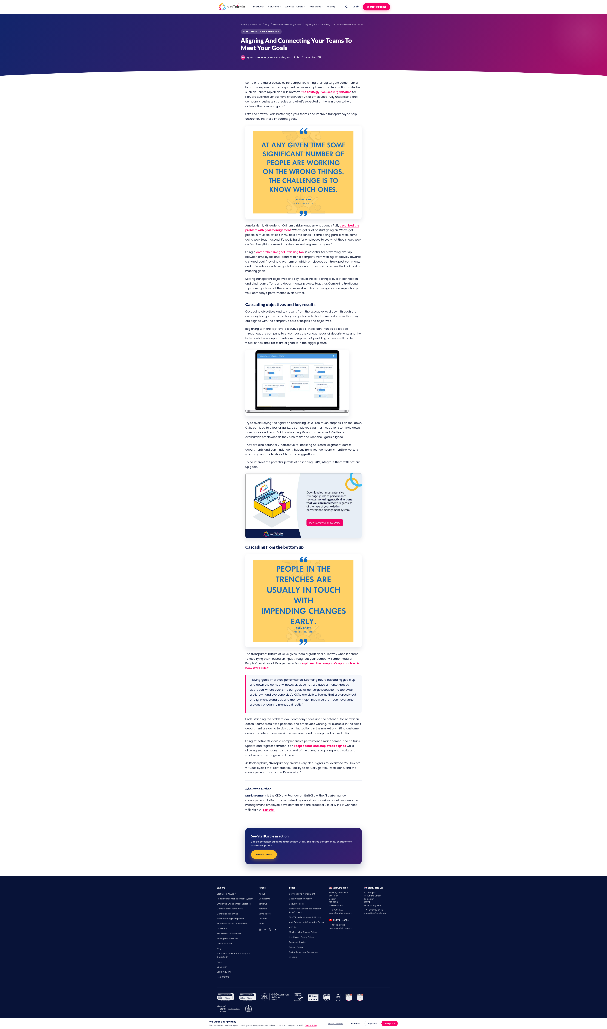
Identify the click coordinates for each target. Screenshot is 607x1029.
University (222, 966)
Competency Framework (230, 908)
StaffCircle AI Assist (226, 893)
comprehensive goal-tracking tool (280, 252)
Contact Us (264, 898)
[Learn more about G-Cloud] (275, 997)
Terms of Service (297, 942)
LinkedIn (269, 810)
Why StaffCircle (295, 6)
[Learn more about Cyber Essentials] (298, 997)
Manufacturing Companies (230, 918)
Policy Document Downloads (304, 952)
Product (258, 6)
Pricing (331, 6)
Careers (263, 918)
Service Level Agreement (302, 893)
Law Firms (222, 928)
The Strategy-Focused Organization (326, 92)
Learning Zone (224, 971)
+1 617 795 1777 (336, 909)
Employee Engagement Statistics (234, 903)
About (262, 893)
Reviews (263, 903)
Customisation (224, 943)
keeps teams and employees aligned (320, 746)
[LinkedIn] (274, 929)
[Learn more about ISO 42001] (225, 997)
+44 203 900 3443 (373, 909)
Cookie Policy (311, 1025)
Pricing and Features (227, 938)
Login (356, 6)
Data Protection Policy (300, 898)
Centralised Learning (227, 913)
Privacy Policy (296, 946)
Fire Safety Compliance (229, 933)
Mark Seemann (258, 57)
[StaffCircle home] (232, 7)
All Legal (293, 956)
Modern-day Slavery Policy (303, 932)
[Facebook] (265, 929)
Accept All (389, 1023)
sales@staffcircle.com (340, 912)
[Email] (260, 929)
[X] (270, 929)
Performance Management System (235, 898)
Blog (267, 24)
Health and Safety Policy (301, 937)
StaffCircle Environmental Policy (305, 917)
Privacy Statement (335, 1023)
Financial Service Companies (232, 923)
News (220, 962)
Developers (265, 913)
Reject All (372, 1023)
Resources (315, 6)
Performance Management (287, 24)
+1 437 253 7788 (337, 925)
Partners (263, 908)
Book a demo (264, 854)
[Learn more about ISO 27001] (247, 997)
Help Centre (223, 976)
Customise (355, 1023)
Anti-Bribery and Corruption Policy (306, 922)
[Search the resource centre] (346, 7)
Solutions (274, 6)
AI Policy (293, 927)
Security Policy (296, 903)
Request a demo (376, 6)
